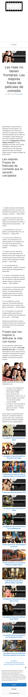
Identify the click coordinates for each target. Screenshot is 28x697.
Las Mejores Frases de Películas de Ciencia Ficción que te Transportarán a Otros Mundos (14, 664)
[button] (25, 667)
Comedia (15, 660)
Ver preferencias (14, 693)
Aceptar (14, 684)
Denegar (14, 689)
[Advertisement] (14, 28)
